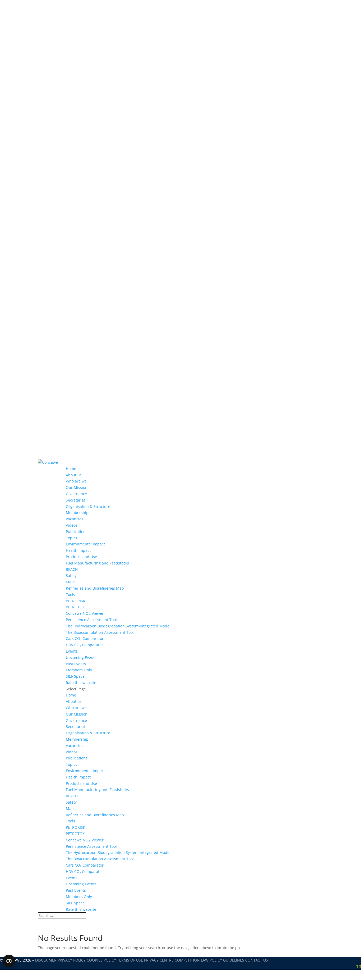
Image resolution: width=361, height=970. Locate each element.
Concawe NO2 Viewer (85, 613)
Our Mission (76, 487)
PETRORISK (75, 600)
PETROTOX (75, 606)
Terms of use (130, 960)
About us (74, 474)
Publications (76, 531)
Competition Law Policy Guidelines (209, 960)
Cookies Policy (101, 960)
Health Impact (78, 550)
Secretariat (75, 500)
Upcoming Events (81, 657)
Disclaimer (46, 960)
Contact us (256, 960)
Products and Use (81, 556)
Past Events (76, 663)
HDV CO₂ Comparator (84, 644)
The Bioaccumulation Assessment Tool (100, 632)
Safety (71, 575)
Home (71, 468)
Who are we (76, 481)
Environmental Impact (85, 544)
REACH (72, 569)
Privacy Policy (72, 960)
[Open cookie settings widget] (9, 961)
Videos (71, 525)
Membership (77, 512)
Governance (76, 493)
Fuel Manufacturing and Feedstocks (97, 563)
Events (71, 651)
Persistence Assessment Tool (91, 619)
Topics (71, 537)
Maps (71, 581)
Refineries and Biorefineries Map (95, 588)
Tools (70, 594)
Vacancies (74, 518)
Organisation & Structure (88, 506)
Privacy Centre (159, 960)
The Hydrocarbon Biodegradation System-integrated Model (118, 626)
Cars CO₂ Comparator (85, 638)
